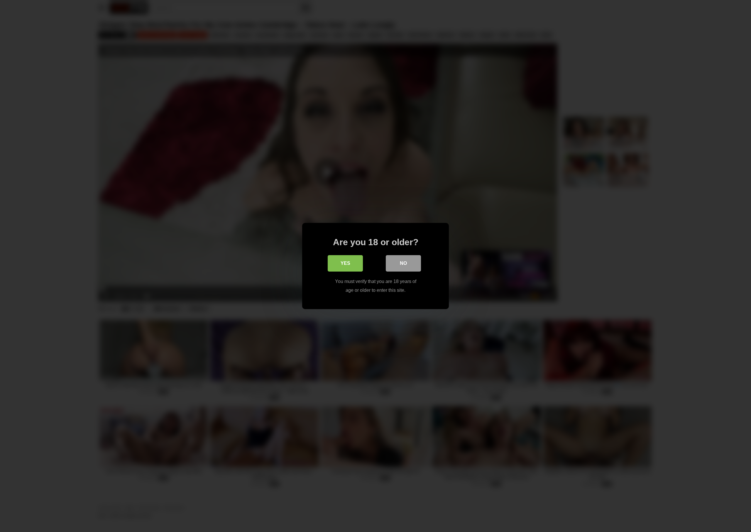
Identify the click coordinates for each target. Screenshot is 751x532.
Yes (345, 263)
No (403, 263)
